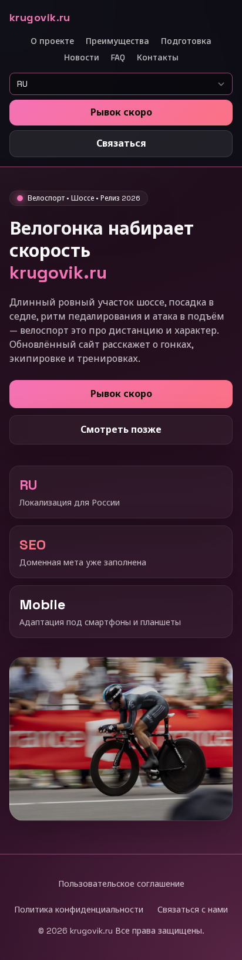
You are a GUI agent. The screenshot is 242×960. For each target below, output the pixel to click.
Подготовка (186, 41)
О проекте (52, 41)
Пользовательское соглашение (121, 883)
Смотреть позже (121, 429)
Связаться (121, 143)
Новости (81, 57)
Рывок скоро (121, 112)
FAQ (118, 57)
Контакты (158, 57)
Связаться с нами (192, 909)
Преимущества (117, 41)
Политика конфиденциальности (78, 909)
